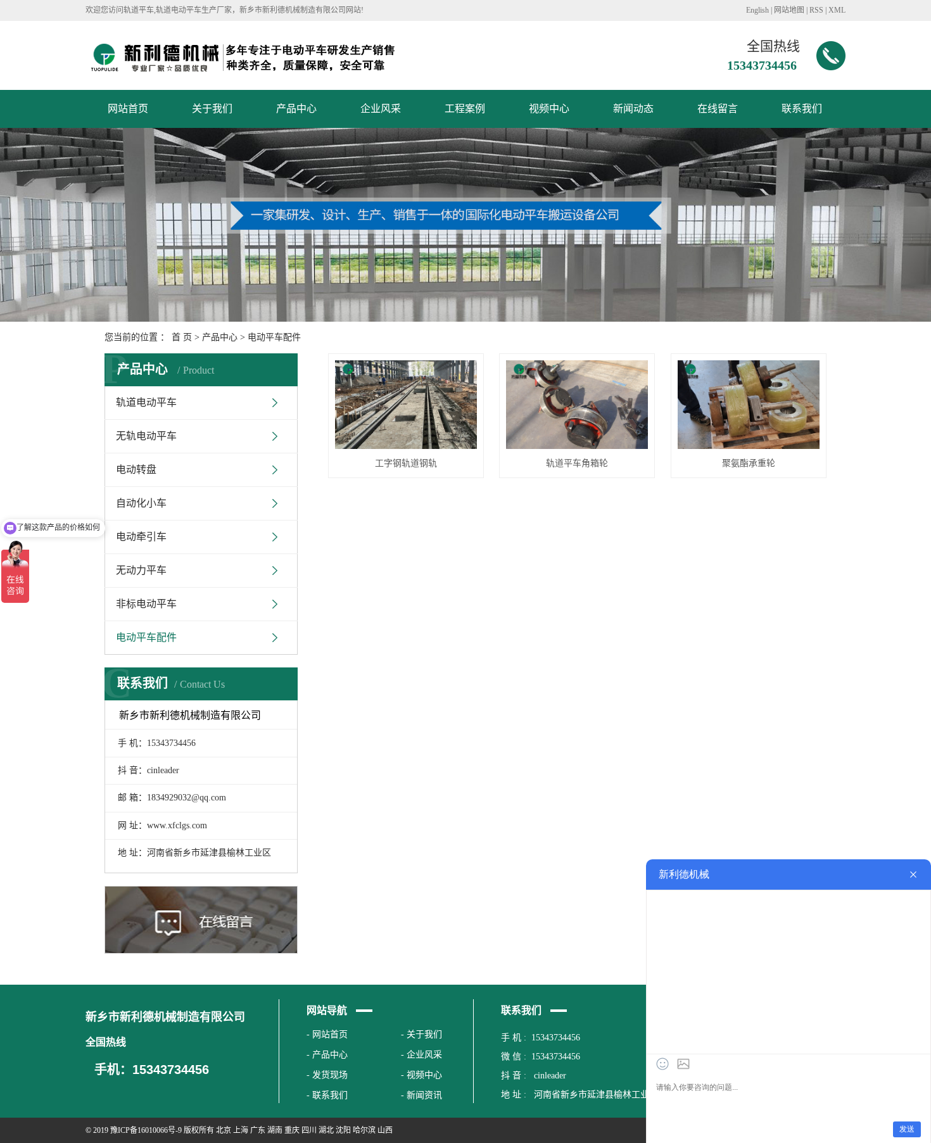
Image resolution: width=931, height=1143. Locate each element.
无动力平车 (141, 570)
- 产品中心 (327, 1054)
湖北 (326, 1130)
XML (837, 10)
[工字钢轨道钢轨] (406, 404)
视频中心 (549, 108)
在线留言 (717, 108)
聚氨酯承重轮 (748, 463)
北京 (223, 1130)
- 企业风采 (421, 1054)
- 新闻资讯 (421, 1095)
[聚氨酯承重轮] (749, 404)
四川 (309, 1130)
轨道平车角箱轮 (577, 463)
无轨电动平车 (146, 436)
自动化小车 (141, 503)
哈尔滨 (364, 1130)
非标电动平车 (146, 603)
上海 (240, 1130)
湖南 (274, 1130)
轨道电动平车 (146, 402)
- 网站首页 (327, 1034)
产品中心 (296, 108)
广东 (257, 1130)
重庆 (292, 1130)
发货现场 (330, 1075)
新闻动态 (633, 108)
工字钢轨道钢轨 (406, 463)
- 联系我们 (327, 1095)
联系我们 (802, 108)
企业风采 (380, 108)
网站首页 (128, 108)
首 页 (182, 337)
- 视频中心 (421, 1075)
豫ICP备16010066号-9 (146, 1130)
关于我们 (212, 108)
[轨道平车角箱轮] (577, 404)
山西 (385, 1130)
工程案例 (465, 108)
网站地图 (789, 10)
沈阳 (343, 1130)
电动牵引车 (141, 536)
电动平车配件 (274, 337)
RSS (816, 10)
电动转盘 (136, 469)
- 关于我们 (421, 1034)
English (757, 10)
